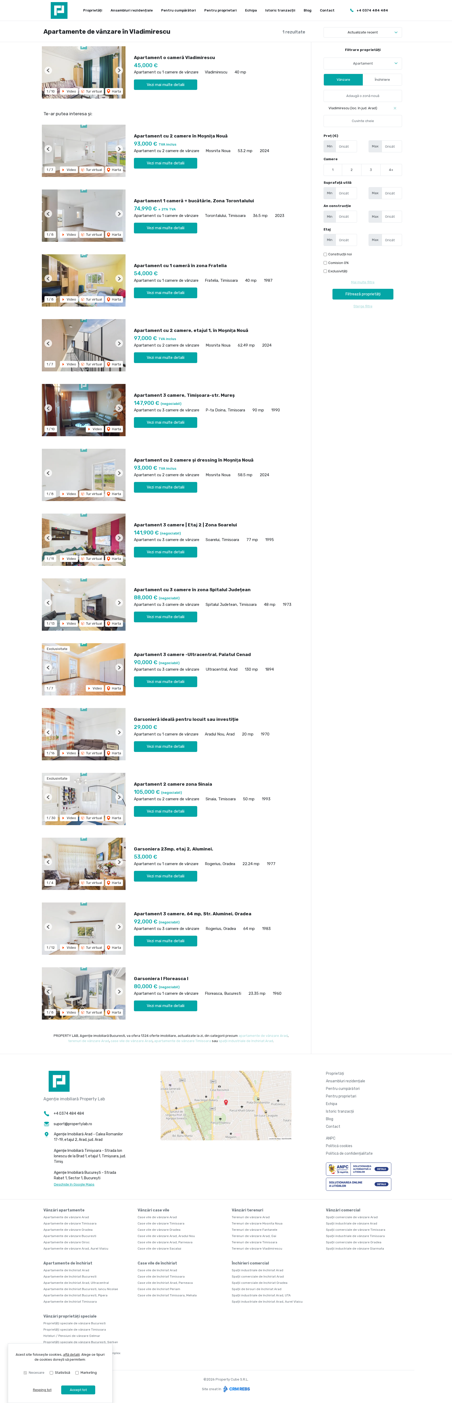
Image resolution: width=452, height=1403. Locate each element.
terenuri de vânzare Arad (88, 1041)
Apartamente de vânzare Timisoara (70, 1223)
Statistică (62, 1373)
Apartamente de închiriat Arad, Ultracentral (76, 1283)
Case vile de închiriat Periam (159, 1289)
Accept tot (78, 1390)
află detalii (71, 1354)
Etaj (327, 229)
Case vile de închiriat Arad (157, 1270)
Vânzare (343, 80)
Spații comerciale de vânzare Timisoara (355, 1230)
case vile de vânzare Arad (131, 1041)
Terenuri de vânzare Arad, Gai (254, 1236)
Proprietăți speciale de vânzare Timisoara (74, 1329)
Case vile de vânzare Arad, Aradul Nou (166, 1236)
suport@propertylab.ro (73, 1124)
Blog (308, 10)
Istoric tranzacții (280, 10)
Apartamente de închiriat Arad (66, 1270)
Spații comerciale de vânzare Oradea (353, 1242)
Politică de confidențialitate (349, 1153)
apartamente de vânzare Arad (263, 1036)
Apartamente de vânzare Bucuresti (69, 1236)
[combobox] (363, 64)
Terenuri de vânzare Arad (251, 1217)
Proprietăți (92, 10)
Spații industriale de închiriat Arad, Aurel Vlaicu (267, 1301)
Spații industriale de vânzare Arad (351, 1223)
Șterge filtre (362, 306)
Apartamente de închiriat (67, 1263)
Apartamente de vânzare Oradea (68, 1230)
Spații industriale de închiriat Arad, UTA (261, 1295)
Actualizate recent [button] (363, 32)
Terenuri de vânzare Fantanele (254, 1230)
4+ (391, 170)
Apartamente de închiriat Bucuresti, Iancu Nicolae (80, 1289)
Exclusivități (337, 271)
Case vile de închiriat (157, 1263)
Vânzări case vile (153, 1210)
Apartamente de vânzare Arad (66, 1217)
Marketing (89, 1373)
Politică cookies (339, 1146)
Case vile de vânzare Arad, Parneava (165, 1242)
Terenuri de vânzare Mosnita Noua (257, 1223)
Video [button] (71, 91)
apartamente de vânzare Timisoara (182, 1041)
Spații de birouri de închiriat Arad (256, 1289)
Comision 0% (338, 263)
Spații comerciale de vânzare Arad (352, 1217)
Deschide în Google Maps (74, 1184)
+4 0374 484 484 (372, 10)
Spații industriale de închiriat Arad (257, 1270)
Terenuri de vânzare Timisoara (254, 1242)
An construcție (337, 206)
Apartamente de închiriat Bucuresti (70, 1276)
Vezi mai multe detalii (165, 84)
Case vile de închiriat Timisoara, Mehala (167, 1295)
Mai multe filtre (363, 282)
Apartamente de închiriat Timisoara (70, 1301)
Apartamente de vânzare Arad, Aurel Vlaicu (75, 1248)
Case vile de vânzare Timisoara (161, 1223)
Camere (331, 159)
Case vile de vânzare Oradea (159, 1230)
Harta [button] (116, 91)
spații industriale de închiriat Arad (246, 1041)
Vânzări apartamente (63, 1210)
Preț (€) (331, 136)
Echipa (251, 10)
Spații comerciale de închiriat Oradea (259, 1283)
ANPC (330, 1138)
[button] (48, 70)
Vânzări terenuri (247, 1210)
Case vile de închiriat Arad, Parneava (165, 1283)
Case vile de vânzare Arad (157, 1217)
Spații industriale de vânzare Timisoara (355, 1236)
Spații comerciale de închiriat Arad (258, 1276)
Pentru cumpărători (178, 10)
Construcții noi (340, 254)
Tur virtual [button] (93, 91)
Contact (327, 10)
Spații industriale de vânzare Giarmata (355, 1248)
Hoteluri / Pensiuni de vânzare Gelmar (71, 1336)
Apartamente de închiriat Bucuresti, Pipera (75, 1295)
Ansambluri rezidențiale (132, 10)
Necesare (36, 1373)
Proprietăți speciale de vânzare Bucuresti (74, 1323)
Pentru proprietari (220, 10)
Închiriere (382, 80)
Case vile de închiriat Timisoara (161, 1276)
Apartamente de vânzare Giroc (66, 1242)
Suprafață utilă (338, 183)
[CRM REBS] (236, 1389)
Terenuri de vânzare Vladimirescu (257, 1248)
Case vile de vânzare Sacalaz (159, 1248)
